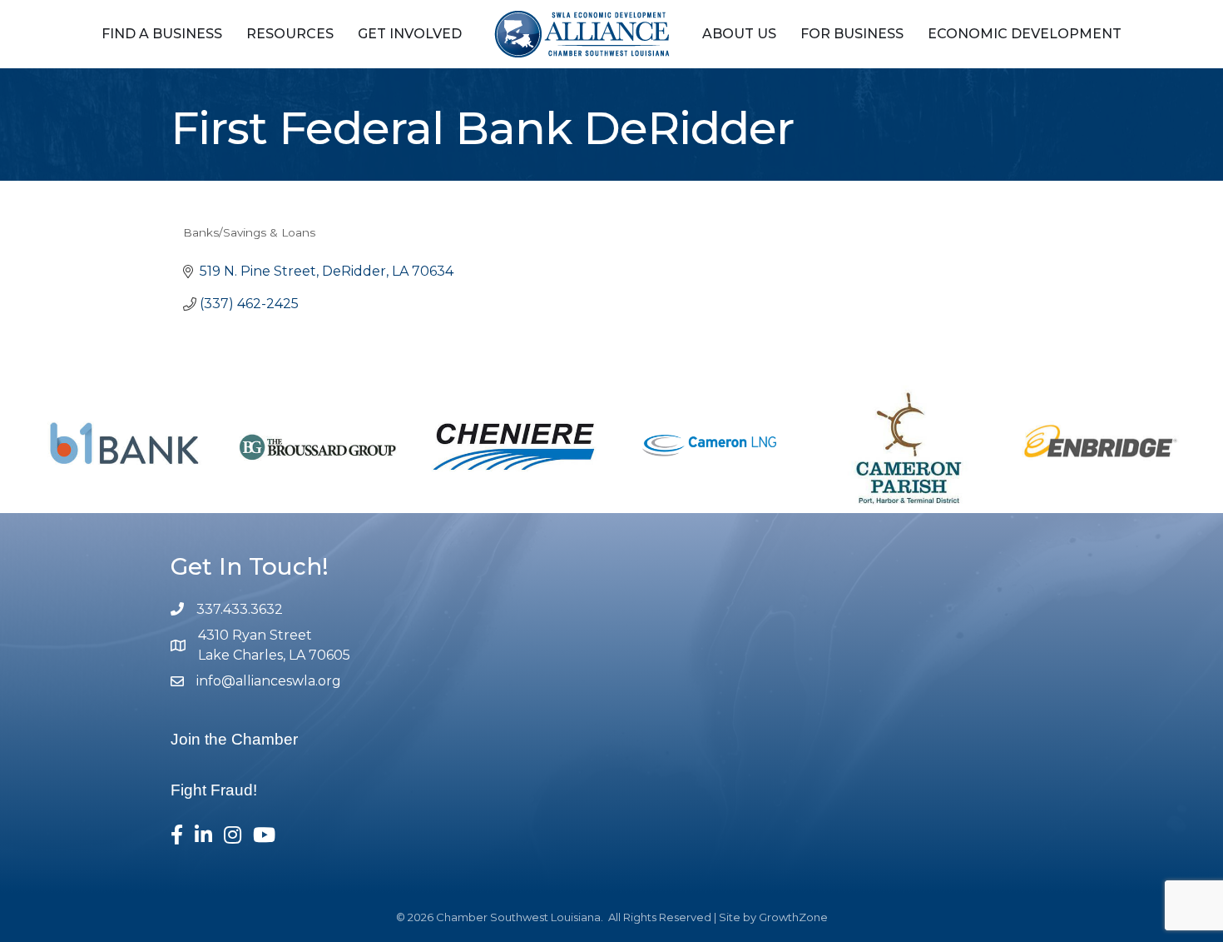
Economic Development (1024, 34)
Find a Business (162, 34)
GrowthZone (793, 917)
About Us (739, 34)
